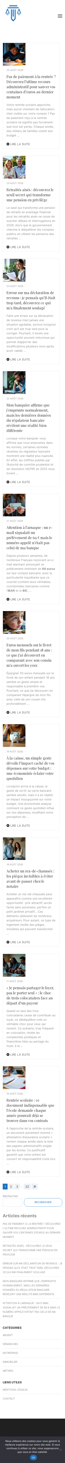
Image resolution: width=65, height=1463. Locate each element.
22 (27, 1186)
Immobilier (10, 1361)
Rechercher (10, 1196)
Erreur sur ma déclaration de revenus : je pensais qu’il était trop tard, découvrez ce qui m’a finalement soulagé (30, 300)
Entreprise (10, 1352)
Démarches (10, 1344)
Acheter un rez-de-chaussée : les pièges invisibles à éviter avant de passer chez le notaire (30, 878)
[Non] (60, 1450)
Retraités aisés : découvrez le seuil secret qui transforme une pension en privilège (30, 194)
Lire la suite (19, 144)
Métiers (8, 1370)
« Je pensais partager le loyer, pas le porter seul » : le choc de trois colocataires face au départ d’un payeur (30, 995)
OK (33, 1457)
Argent (8, 1335)
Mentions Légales (15, 1389)
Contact (9, 1398)
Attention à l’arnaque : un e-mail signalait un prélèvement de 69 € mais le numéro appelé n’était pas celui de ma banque (29, 537)
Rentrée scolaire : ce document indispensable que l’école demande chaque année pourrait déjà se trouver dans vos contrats (30, 1110)
